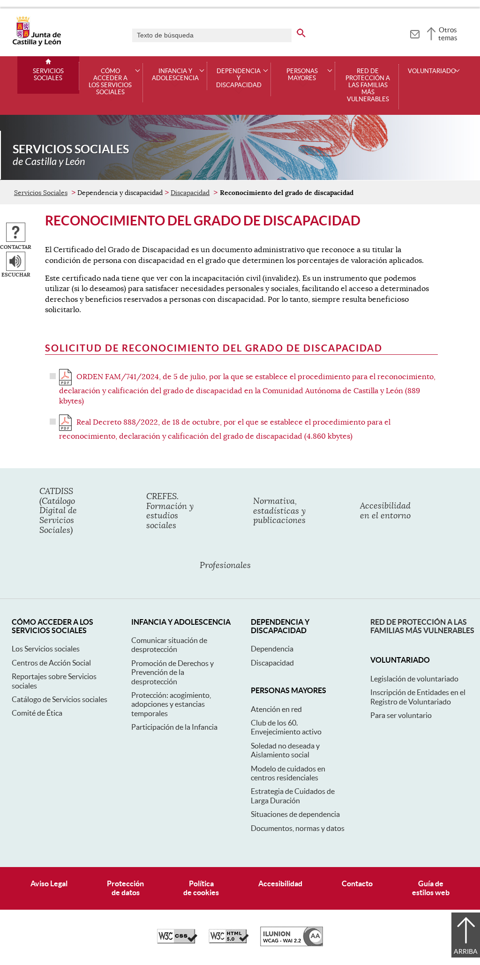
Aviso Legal (49, 883)
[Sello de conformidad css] (177, 941)
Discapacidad (190, 192)
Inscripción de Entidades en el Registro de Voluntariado (417, 696)
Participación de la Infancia (174, 727)
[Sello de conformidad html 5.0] (229, 941)
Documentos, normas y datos (298, 828)
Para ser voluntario (401, 715)
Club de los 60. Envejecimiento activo (286, 727)
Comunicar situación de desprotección (169, 644)
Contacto (357, 883)
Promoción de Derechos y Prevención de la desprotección (172, 672)
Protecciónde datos (125, 888)
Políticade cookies (201, 888)
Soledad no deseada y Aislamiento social (285, 750)
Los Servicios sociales (46, 648)
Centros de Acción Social (51, 662)
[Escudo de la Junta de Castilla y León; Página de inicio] (36, 44)
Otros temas (448, 34)
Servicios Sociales (48, 75)
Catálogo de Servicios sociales (59, 699)
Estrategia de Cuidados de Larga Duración (293, 795)
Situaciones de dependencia (295, 814)
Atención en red (276, 709)
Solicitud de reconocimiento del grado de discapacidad (213, 348)
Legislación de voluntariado (414, 678)
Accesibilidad (280, 883)
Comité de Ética (37, 713)
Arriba (466, 951)
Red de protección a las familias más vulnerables (367, 85)
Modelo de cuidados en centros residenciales (288, 773)
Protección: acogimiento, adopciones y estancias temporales (171, 704)
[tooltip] (414, 33)
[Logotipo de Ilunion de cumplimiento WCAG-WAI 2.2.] (291, 944)
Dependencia (272, 648)
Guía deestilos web (431, 888)
